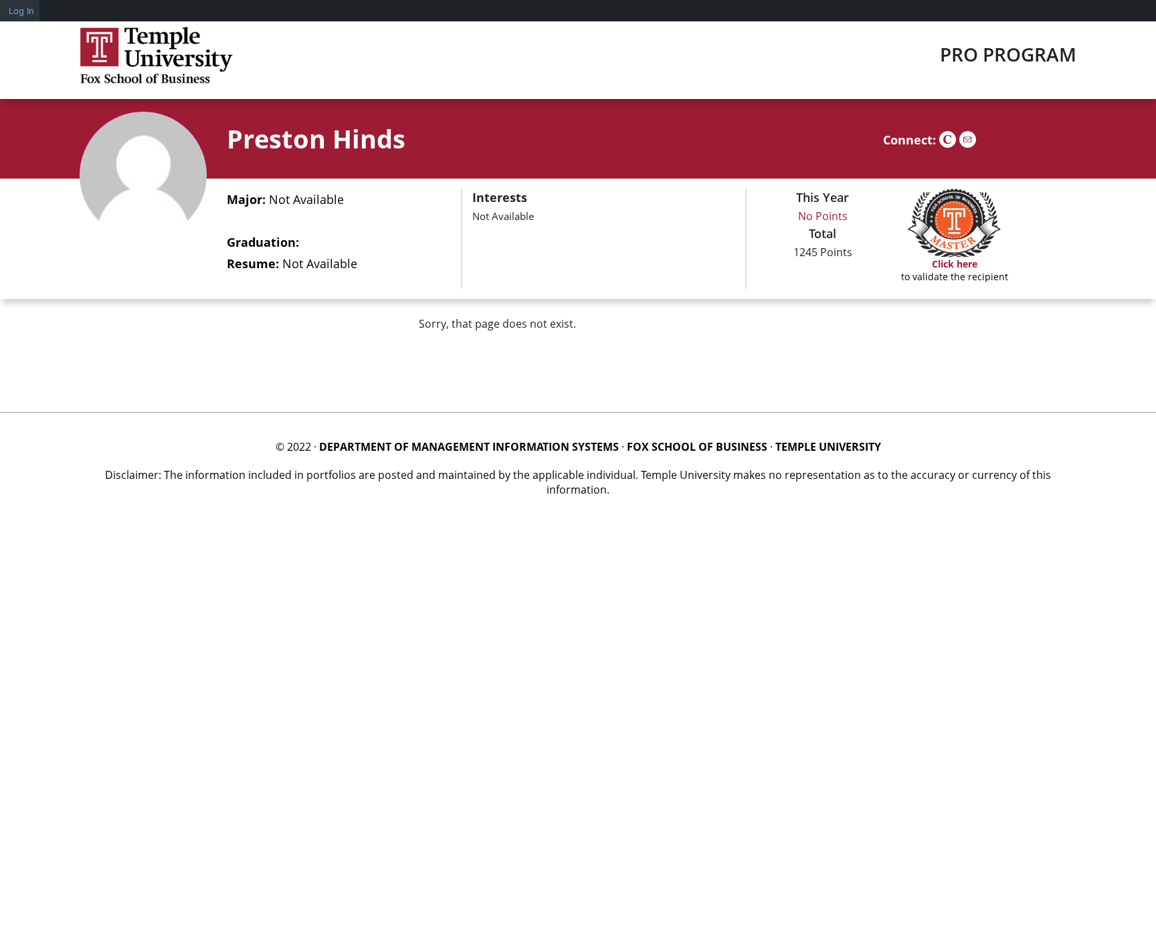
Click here (954, 263)
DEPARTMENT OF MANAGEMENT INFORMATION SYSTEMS (469, 446)
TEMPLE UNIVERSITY (828, 446)
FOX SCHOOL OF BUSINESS (697, 446)
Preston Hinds (316, 138)
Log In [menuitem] (21, 10)
